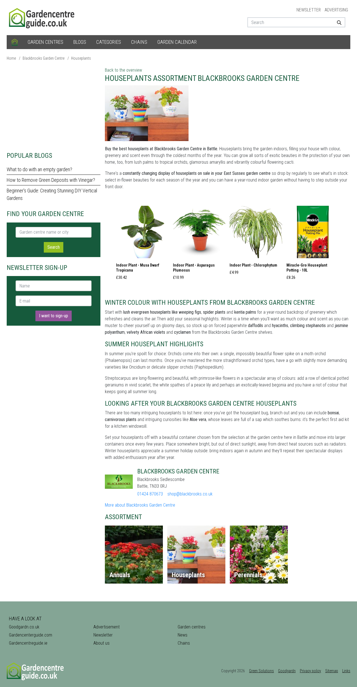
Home (11, 58)
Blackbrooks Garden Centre (43, 58)
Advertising (336, 10)
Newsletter (308, 10)
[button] (142, 244)
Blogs (79, 42)
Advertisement (106, 627)
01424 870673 (150, 494)
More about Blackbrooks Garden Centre (140, 505)
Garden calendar (177, 42)
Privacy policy (310, 671)
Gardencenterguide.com (30, 635)
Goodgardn (287, 671)
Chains (139, 42)
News (182, 635)
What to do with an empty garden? (39, 169)
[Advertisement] (53, 106)
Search (53, 247)
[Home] (15, 42)
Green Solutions (261, 671)
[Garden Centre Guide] (42, 17)
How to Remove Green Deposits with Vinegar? (51, 180)
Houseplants (81, 58)
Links (346, 671)
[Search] (337, 22)
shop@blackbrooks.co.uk (190, 494)
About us (101, 643)
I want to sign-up (53, 315)
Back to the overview (123, 70)
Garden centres (45, 42)
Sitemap (331, 671)
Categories (108, 42)
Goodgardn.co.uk (24, 627)
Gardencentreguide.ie (28, 643)
